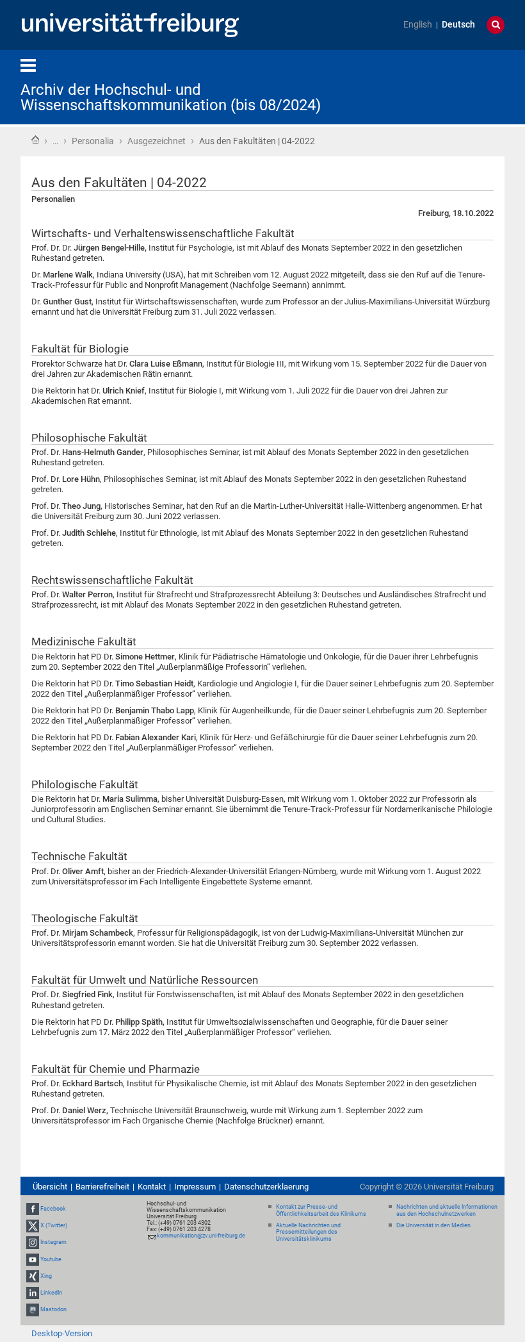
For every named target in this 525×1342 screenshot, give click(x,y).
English (417, 24)
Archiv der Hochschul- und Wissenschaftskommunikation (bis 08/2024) (170, 97)
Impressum (195, 1186)
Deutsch (458, 24)
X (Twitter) (53, 1225)
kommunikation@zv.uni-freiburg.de (201, 1235)
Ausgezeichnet (156, 141)
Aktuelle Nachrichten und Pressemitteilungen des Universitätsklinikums (308, 1232)
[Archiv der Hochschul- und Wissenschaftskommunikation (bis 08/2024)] (442, 86)
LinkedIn (51, 1292)
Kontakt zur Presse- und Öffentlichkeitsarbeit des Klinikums (321, 1210)
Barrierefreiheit (102, 1186)
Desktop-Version (61, 1333)
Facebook (53, 1208)
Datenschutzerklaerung (266, 1186)
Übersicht (50, 1186)
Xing (46, 1276)
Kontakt (152, 1186)
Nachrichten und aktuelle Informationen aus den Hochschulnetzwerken (446, 1210)
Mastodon (53, 1309)
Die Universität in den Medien (433, 1225)
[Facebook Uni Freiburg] (32, 1208)
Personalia (93, 141)
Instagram (53, 1242)
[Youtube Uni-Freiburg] (32, 1259)
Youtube (50, 1259)
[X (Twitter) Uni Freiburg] (32, 1225)
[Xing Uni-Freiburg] (32, 1276)
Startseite (35, 139)
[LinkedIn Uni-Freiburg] (32, 1292)
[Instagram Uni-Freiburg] (32, 1242)
